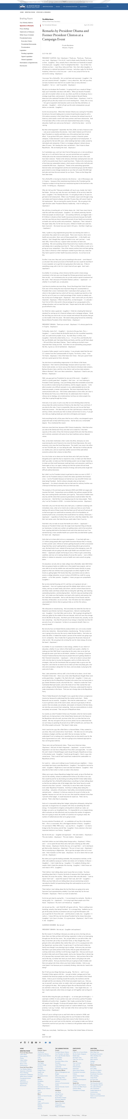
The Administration (70, 6)
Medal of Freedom (60, 1106)
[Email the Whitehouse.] (50, 1043)
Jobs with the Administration (77, 1066)
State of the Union (60, 1103)
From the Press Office (26, 1067)
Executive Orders (26, 41)
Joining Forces (59, 1094)
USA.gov (84, 1115)
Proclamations (25, 47)
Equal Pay (40, 1085)
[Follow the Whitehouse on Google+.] (32, 1043)
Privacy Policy (76, 1115)
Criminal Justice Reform (44, 1056)
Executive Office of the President (61, 1062)
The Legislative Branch (96, 1085)
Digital (75, 1050)
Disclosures (23, 65)
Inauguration (58, 1105)
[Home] (29, 8)
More (39, 1077)
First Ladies (93, 1068)
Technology (41, 1099)
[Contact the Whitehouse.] (45, 1043)
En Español (44, 1115)
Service (40, 1092)
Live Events (23, 1062)
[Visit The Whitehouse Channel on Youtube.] (36, 1043)
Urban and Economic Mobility (43, 1104)
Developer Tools (77, 1057)
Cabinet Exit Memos (43, 1054)
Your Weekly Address (26, 22)
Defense (40, 1079)
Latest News (23, 1054)
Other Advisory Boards (61, 1068)
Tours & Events (77, 1063)
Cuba (39, 1057)
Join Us (75, 1061)
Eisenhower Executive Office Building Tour (96, 1055)
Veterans (40, 1106)
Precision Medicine (60, 1099)
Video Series (93, 1057)
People (57, 1050)
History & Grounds (95, 1065)
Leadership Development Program (79, 1080)
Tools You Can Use (78, 1059)
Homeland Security (43, 1086)
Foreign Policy (41, 1070)
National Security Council (62, 1086)
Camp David (93, 1077)
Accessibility (53, 1115)
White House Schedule (27, 35)
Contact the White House (79, 1086)
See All (40, 1059)
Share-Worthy (23, 1056)
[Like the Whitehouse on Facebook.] (28, 1043)
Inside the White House (97, 1050)
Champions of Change (79, 1090)
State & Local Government (97, 1096)
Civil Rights (41, 1063)
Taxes (39, 1097)
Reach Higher (59, 1096)
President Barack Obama (62, 1052)
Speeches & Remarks (43, 12)
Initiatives (58, 1090)
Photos (22, 1058)
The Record (41, 1052)
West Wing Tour (94, 1052)
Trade (39, 1101)
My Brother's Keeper (60, 1097)
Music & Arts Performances (24, 1064)
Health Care (41, 1072)
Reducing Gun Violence (44, 1088)
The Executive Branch (96, 1083)
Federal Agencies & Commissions (95, 1091)
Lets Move (58, 1092)
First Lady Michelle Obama (62, 1056)
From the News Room (26, 1053)
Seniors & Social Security (45, 1096)
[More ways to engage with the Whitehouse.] (40, 1043)
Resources (93, 1097)
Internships (76, 1068)
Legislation (23, 50)
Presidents (93, 1066)
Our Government (95, 1081)
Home (22, 12)
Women (40, 1108)
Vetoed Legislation (26, 59)
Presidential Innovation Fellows (79, 1073)
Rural (39, 1090)
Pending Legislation (27, 53)
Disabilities (41, 1081)
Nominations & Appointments (28, 62)
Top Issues (41, 1061)
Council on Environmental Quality (62, 1084)
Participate (77, 1048)
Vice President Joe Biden (62, 1054)
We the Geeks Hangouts (79, 1054)
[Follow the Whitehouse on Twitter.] (21, 1043)
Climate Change (42, 1065)
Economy (40, 1066)
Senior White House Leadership (60, 1066)
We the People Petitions (79, 1085)
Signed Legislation (26, 56)
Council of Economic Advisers (60, 1080)
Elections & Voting (95, 1094)
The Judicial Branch (95, 1086)
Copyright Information (64, 1115)
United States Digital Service (78, 1076)
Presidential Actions (26, 38)
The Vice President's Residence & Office (96, 1071)
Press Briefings (24, 29)
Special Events (59, 1101)
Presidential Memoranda (28, 44)
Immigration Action (43, 1076)
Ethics (39, 1083)
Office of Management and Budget (62, 1073)
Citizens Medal (77, 1088)
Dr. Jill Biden (58, 1057)
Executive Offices (60, 1070)
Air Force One (94, 1079)
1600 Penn (83, 6)
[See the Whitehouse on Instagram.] (25, 1043)
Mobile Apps (76, 1056)
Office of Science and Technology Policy (61, 1076)
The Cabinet (58, 1059)
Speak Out (76, 1083)
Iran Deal (40, 1074)
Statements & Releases (27, 32)
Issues (58, 6)
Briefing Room (48, 6)
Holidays (92, 1061)
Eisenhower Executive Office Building (96, 1075)
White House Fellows (78, 1070)
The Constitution (94, 1088)
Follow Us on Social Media (80, 1052)
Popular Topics (42, 1050)
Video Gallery (23, 1060)
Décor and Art (94, 1059)
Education (40, 1068)
